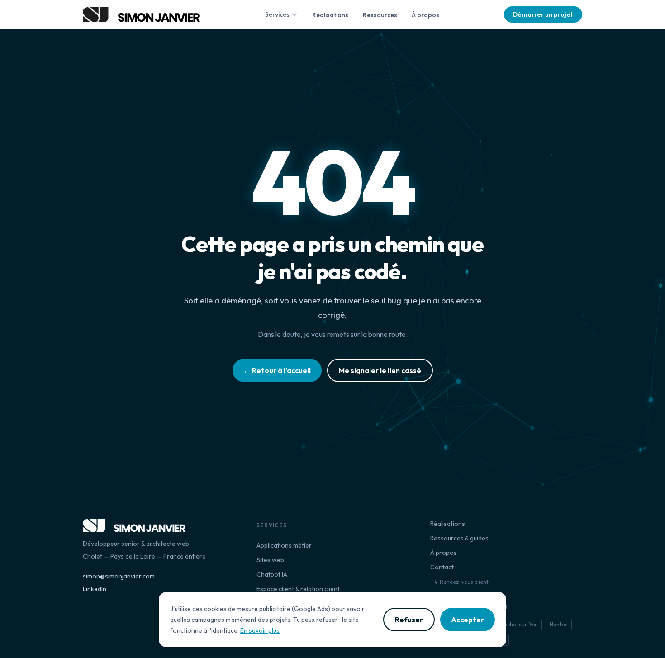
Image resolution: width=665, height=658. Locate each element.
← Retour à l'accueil (277, 370)
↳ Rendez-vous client (461, 581)
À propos (425, 15)
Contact (442, 567)
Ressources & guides (459, 538)
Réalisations (330, 15)
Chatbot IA (271, 574)
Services (277, 14)
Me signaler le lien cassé (380, 370)
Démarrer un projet (543, 14)
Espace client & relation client (298, 589)
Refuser (409, 619)
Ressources (380, 15)
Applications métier (284, 545)
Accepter (467, 619)
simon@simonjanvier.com (119, 576)
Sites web (270, 560)
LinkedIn (94, 589)
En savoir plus (260, 630)
